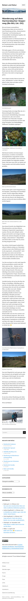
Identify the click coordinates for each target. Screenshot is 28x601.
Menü (23, 4)
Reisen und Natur (9, 5)
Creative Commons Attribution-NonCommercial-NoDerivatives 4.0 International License (13, 546)
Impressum (5, 589)
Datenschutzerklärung (8, 592)
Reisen (4, 566)
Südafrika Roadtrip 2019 (10, 451)
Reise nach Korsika (9, 469)
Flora (3, 579)
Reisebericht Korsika (9, 465)
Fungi (3, 576)
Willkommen (5, 562)
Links (3, 582)
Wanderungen (6, 569)
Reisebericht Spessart (9, 448)
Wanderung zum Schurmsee (11, 461)
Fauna (4, 572)
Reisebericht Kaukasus (10, 444)
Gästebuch (5, 586)
